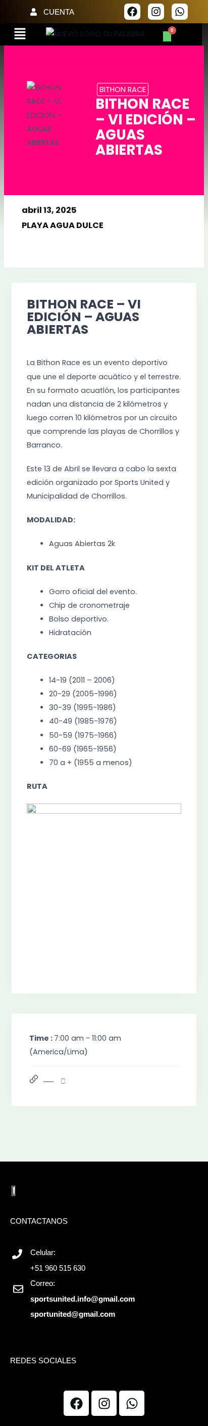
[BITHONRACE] (66, 1081)
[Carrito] (167, 36)
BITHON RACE (122, 89)
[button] (20, 34)
